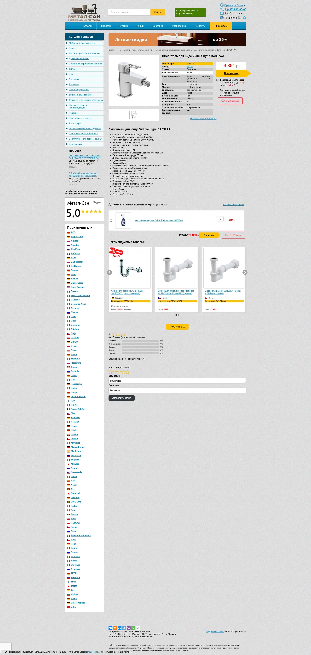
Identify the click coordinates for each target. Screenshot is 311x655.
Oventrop (75, 497)
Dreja (73, 333)
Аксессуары (75, 123)
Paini (73, 510)
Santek (74, 552)
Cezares (75, 308)
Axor (73, 257)
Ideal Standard (78, 396)
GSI (73, 379)
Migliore (75, 459)
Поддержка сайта (215, 631)
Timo (73, 582)
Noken (74, 485)
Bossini (75, 291)
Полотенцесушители (79, 89)
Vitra (73, 607)
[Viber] (129, 628)
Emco (74, 354)
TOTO (74, 586)
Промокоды (220, 25)
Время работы (233, 5)
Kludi (73, 430)
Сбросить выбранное (233, 204)
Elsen (74, 350)
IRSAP (74, 405)
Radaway (75, 523)
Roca (73, 544)
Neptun (74, 468)
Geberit (74, 367)
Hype (189, 72)
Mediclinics (76, 451)
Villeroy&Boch (78, 603)
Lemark (74, 438)
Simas (74, 560)
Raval (73, 531)
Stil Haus (75, 565)
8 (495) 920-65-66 (235, 9)
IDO (73, 401)
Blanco (74, 278)
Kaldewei (75, 417)
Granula (75, 371)
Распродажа (179, 25)
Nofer (73, 481)
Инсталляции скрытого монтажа (84, 53)
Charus (74, 312)
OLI (73, 489)
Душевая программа (79, 58)
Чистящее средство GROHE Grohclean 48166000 (159, 220)
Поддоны (73, 113)
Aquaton (75, 245)
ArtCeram (75, 253)
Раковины (74, 84)
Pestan (74, 514)
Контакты (200, 25)
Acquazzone (77, 236)
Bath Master (77, 262)
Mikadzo (75, 464)
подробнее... (94, 652)
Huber (74, 388)
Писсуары (74, 79)
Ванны (72, 48)
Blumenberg (77, 283)
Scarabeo (75, 556)
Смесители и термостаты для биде (173, 50)
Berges (74, 270)
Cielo (73, 316)
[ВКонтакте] (110, 628)
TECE (74, 573)
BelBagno (76, 266)
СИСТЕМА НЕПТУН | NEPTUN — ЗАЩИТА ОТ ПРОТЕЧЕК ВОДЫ (85, 156)
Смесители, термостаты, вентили (85, 63)
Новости (106, 25)
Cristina (75, 329)
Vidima (74, 594)
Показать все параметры (203, 118)
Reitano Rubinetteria (81, 535)
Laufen (74, 434)
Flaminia (75, 358)
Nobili (74, 476)
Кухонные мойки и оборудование (85, 128)
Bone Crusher (78, 287)
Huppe (74, 392)
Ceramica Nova (78, 304)
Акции (140, 25)
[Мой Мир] (119, 628)
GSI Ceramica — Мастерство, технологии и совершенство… (83, 174)
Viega (74, 598)
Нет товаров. (187, 13)
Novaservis (76, 472)
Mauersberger (78, 447)
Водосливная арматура (80, 118)
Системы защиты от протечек (83, 133)
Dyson (74, 346)
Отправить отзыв (121, 398)
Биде (71, 74)
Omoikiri (75, 493)
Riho (73, 539)
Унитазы (73, 69)
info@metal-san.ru (235, 13)
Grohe (74, 375)
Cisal (73, 321)
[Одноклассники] (115, 628)
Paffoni (74, 506)
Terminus (75, 577)
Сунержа (75, 569)
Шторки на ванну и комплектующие (78, 106)
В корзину (231, 73)
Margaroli (76, 443)
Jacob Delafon (78, 409)
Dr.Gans (75, 337)
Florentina (76, 363)
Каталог (87, 25)
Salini (74, 548)
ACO (73, 232)
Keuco (74, 426)
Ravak (74, 527)
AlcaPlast (75, 249)
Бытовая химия (76, 144)
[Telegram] (124, 628)
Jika (73, 413)
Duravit (74, 342)
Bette (73, 274)
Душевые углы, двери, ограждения (86, 100)
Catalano (75, 300)
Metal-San (76, 455)
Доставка (158, 25)
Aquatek (75, 241)
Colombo (75, 325)
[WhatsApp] (133, 628)
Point (73, 518)
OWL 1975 (76, 502)
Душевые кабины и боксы (81, 95)
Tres (73, 590)
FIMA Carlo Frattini (80, 295)
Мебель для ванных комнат (82, 43)
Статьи (124, 25)
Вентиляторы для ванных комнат (85, 139)
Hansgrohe (76, 384)
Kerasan (75, 422)
